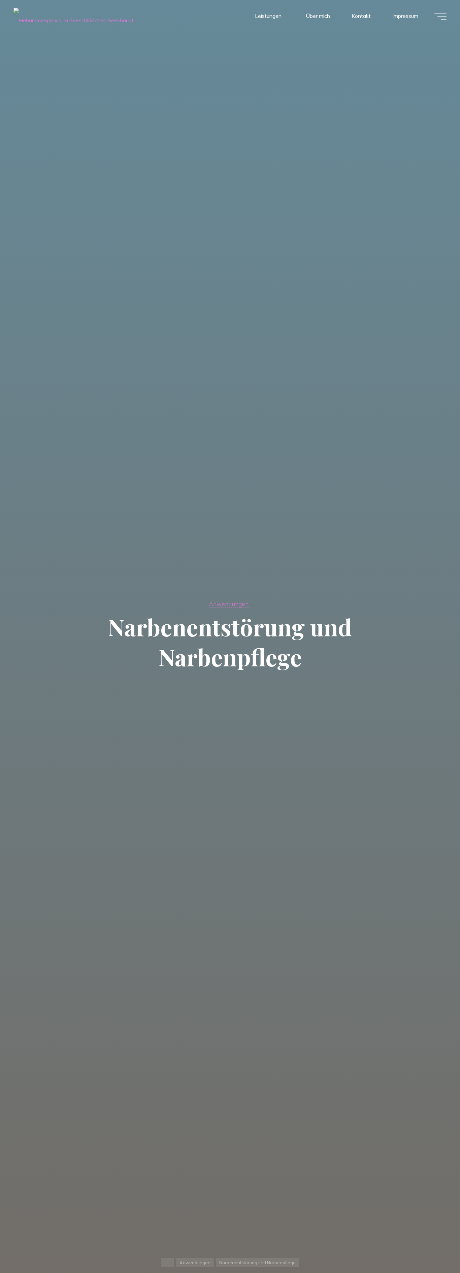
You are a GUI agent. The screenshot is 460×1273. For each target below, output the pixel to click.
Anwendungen (229, 604)
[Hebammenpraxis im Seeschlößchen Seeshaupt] (73, 15)
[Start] (167, 1262)
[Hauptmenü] (440, 16)
